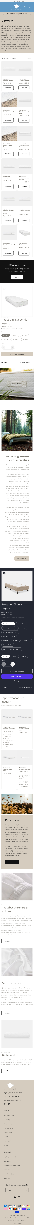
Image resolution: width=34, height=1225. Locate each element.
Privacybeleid (26, 1217)
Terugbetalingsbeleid (15, 1217)
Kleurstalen (7, 1137)
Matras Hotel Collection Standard (8, 79)
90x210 (24, 656)
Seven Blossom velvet (10, 632)
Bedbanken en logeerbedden (12, 1165)
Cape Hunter (22, 628)
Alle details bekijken (24, 362)
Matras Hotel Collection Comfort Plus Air (24, 145)
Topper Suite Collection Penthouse (24, 768)
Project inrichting (8, 1128)
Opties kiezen (8, 87)
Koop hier (17, 277)
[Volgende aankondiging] (30, 14)
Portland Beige (8, 624)
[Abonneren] (26, 1190)
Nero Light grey (8, 628)
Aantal (3, 343)
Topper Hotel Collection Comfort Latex (24, 728)
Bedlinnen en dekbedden (11, 1157)
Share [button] (5, 362)
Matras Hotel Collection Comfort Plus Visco (24, 178)
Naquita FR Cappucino (10, 640)
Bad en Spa (7, 1170)
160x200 (5, 339)
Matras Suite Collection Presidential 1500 (24, 210)
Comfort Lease (8, 1132)
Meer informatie (12, 862)
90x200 (15, 335)
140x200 (24, 335)
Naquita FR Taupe (9, 636)
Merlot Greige (7, 645)
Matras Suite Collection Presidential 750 (9, 244)
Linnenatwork (16, 1215)
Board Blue (21, 624)
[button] (4, 7)
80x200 (5, 335)
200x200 (25, 339)
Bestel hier (7, 941)
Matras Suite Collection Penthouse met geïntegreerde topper (8, 211)
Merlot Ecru (26, 640)
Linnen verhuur (8, 1124)
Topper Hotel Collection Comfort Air (9, 727)
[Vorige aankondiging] (3, 14)
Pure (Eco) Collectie (9, 1174)
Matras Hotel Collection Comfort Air (24, 79)
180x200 (15, 339)
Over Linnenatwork (9, 1115)
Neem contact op (21, 558)
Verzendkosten (4, 328)
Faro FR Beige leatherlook (11, 649)
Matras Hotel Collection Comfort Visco (24, 112)
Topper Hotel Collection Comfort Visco (8, 769)
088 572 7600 (15, 1097)
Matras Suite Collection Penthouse (8, 177)
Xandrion (6, 1145)
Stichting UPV (7, 1141)
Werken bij (7, 1120)
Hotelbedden (7, 1161)
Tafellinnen (7, 1178)
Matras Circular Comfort (23, 243)
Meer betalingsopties (17, 681)
